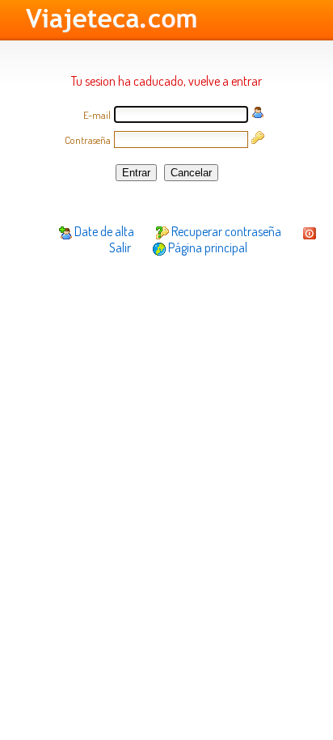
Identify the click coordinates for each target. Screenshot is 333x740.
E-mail (97, 114)
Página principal (206, 247)
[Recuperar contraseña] (257, 139)
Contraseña (88, 139)
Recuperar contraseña (225, 231)
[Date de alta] (257, 114)
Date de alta (103, 231)
